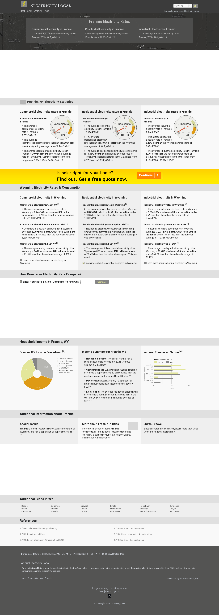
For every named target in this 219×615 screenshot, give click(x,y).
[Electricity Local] (25, 5)
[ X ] (159, 282)
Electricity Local (50, 5)
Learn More (75, 308)
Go (196, 6)
